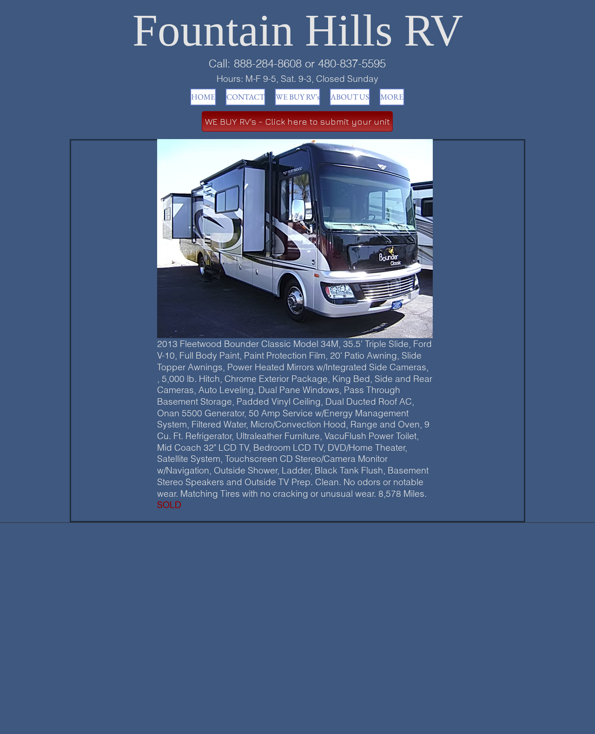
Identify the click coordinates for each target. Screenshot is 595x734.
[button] (295, 238)
